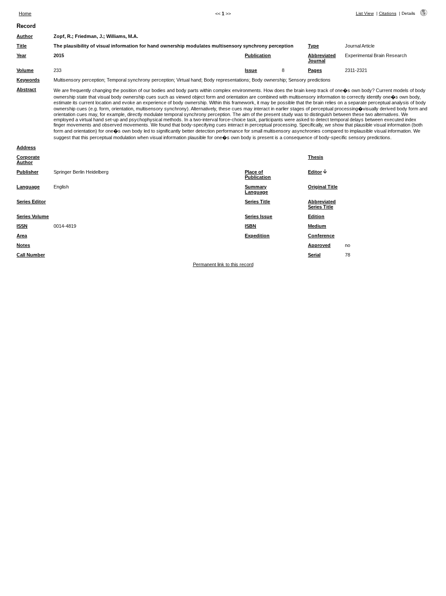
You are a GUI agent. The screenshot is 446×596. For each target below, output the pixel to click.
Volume (25, 70)
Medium (317, 226)
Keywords (28, 79)
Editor (315, 172)
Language (28, 186)
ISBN (250, 226)
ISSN (22, 226)
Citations (387, 13)
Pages (315, 70)
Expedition (257, 235)
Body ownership (269, 79)
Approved (319, 245)
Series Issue (258, 216)
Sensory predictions (309, 79)
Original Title (323, 186)
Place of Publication (258, 174)
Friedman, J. (89, 36)
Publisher (27, 172)
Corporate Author (28, 159)
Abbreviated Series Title (322, 204)
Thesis (315, 157)
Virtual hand (188, 79)
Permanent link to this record (223, 264)
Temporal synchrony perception (140, 79)
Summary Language (256, 189)
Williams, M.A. (122, 36)
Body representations (226, 79)
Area (22, 235)
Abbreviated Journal (322, 58)
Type (313, 45)
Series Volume (33, 216)
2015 (59, 55)
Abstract (26, 89)
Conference (321, 235)
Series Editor (31, 201)
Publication (258, 55)
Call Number (31, 254)
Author (25, 36)
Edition (316, 216)
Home (25, 13)
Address (26, 147)
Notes (23, 245)
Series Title (257, 201)
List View (365, 13)
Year (21, 55)
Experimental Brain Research (376, 55)
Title (22, 45)
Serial (314, 254)
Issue (251, 70)
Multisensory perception (79, 79)
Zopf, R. (63, 36)
